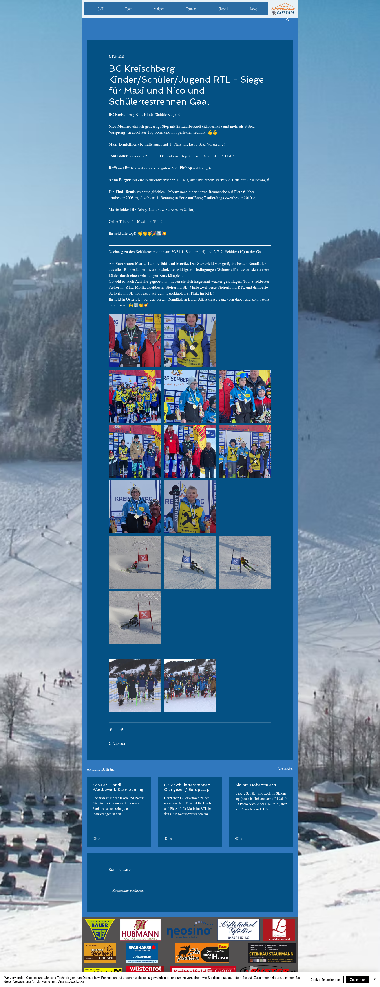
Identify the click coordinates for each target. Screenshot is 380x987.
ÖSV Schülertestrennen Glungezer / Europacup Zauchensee (187, 787)
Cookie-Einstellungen (325, 979)
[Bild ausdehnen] (135, 340)
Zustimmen (358, 979)
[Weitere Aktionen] (268, 56)
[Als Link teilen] (121, 730)
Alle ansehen (285, 768)
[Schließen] (374, 979)
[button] (288, 19)
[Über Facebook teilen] (111, 730)
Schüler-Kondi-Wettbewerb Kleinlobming (118, 787)
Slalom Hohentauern (255, 784)
